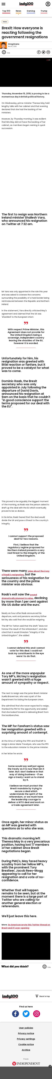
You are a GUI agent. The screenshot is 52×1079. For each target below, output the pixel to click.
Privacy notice (26, 1033)
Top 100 (6, 11)
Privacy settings (26, 1039)
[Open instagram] (36, 1013)
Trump (44, 11)
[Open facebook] (15, 1013)
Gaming (31, 11)
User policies (26, 1027)
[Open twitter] (26, 1013)
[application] (26, 72)
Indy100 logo (26, 4)
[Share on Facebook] (39, 52)
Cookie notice (26, 1044)
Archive (26, 1050)
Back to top (45, 996)
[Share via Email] (48, 52)
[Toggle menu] (4, 4)
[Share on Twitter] (43, 52)
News (18, 11)
